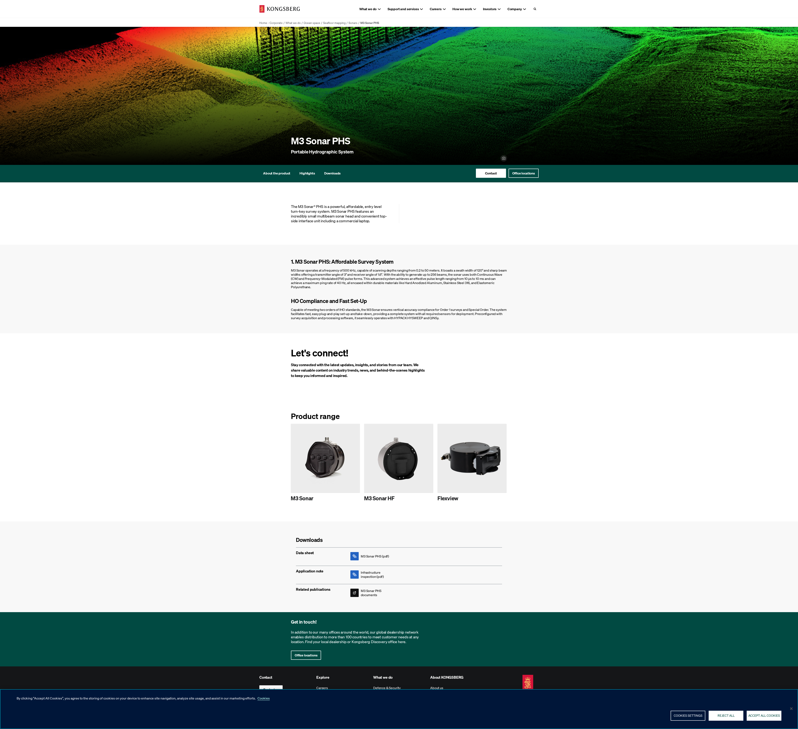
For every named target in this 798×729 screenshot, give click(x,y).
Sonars (353, 23)
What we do (293, 23)
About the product (276, 173)
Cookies (263, 698)
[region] (399, 709)
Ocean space (312, 23)
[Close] (791, 708)
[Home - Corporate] (279, 9)
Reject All (726, 715)
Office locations (523, 173)
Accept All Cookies (764, 715)
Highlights (307, 173)
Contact (491, 173)
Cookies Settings (688, 715)
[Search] (535, 9)
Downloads (332, 173)
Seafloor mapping (334, 23)
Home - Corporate (271, 23)
